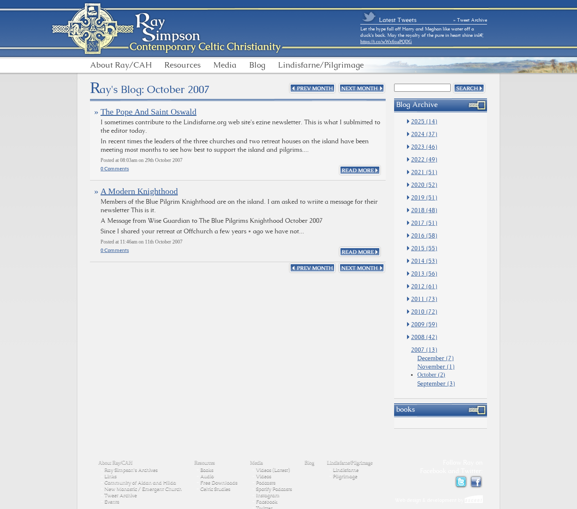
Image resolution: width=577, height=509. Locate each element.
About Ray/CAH (121, 65)
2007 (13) (424, 349)
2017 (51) (424, 223)
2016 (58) (424, 235)
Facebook (267, 501)
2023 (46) (424, 147)
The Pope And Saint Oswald (148, 111)
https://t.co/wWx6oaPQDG (386, 41)
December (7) (435, 358)
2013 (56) (424, 273)
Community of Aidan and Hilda (140, 482)
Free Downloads (218, 482)
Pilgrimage (345, 476)
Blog (257, 65)
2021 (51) (424, 172)
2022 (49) (424, 159)
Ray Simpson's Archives (131, 469)
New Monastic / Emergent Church (143, 488)
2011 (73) (424, 299)
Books (206, 469)
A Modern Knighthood (139, 191)
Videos (263, 476)
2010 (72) (424, 311)
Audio (207, 476)
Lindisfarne (346, 469)
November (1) (436, 366)
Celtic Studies (215, 488)
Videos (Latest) (273, 469)
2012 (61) (424, 286)
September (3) (436, 383)
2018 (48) (424, 210)
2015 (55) (424, 248)
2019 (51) (424, 197)
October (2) (431, 375)
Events (111, 501)
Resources (182, 65)
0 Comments (115, 168)
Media (225, 65)
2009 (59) (424, 324)
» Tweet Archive (470, 20)
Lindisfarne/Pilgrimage (321, 65)
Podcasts (265, 482)
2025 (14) (424, 121)
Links (110, 476)
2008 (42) (424, 337)
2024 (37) (424, 134)
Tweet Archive (120, 495)
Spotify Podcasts (274, 488)
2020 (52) (424, 185)
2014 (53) (424, 261)
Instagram (268, 495)
